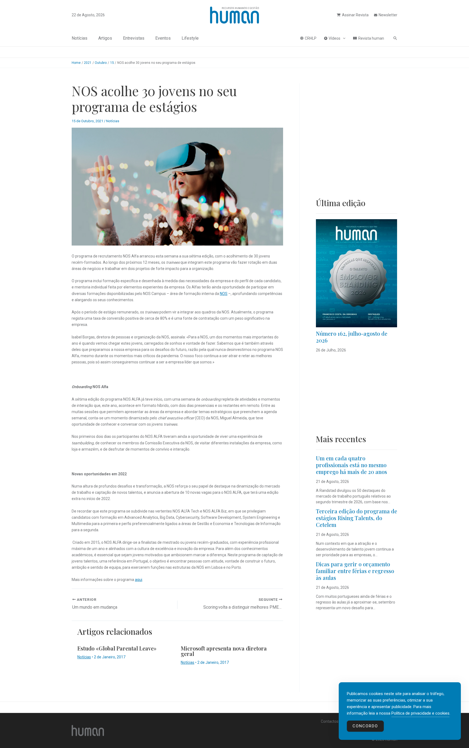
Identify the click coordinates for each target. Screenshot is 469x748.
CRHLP (310, 38)
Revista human (371, 38)
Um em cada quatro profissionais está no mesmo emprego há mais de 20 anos (351, 464)
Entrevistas (133, 38)
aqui (138, 579)
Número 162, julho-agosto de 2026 (351, 337)
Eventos (163, 38)
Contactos (329, 721)
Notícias (79, 38)
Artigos (105, 38)
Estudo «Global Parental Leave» (117, 648)
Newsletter (388, 15)
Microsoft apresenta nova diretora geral (224, 651)
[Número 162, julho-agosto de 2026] (356, 273)
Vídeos (334, 38)
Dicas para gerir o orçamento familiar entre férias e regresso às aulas (355, 570)
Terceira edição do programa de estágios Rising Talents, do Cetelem (356, 517)
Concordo (365, 726)
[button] (342, 38)
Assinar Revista (355, 15)
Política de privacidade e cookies (420, 713)
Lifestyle (190, 38)
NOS (223, 293)
